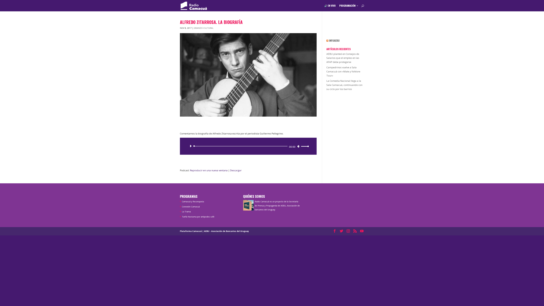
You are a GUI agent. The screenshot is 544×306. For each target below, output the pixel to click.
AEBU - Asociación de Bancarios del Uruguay (226, 231)
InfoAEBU (334, 40)
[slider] (304, 146)
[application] (248, 146)
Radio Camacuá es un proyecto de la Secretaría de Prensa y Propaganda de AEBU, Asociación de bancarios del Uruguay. (277, 205)
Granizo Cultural (203, 28)
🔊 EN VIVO (330, 6)
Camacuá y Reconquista (193, 201)
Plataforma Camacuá (191, 231)
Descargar (236, 170)
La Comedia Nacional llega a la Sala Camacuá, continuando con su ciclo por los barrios (344, 85)
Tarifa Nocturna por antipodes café (198, 216)
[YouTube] (362, 231)
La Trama (186, 211)
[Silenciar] (298, 146)
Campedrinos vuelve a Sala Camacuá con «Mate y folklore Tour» (343, 71)
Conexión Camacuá (191, 206)
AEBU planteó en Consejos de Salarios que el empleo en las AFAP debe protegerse (342, 58)
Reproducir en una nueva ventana (209, 170)
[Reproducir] (190, 146)
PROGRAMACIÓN (347, 6)
